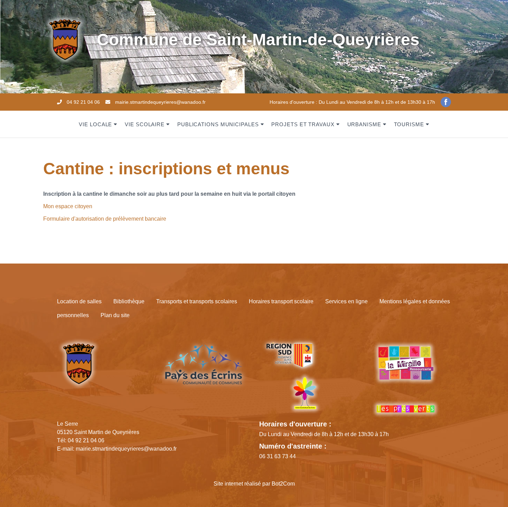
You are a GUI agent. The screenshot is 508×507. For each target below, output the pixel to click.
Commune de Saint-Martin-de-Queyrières (258, 39)
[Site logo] (64, 39)
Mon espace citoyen (67, 206)
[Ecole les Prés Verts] (405, 409)
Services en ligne (346, 301)
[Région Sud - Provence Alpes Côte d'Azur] (289, 355)
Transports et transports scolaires (196, 301)
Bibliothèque (128, 301)
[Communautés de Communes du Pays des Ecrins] (203, 364)
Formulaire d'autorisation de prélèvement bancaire (104, 219)
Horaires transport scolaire (281, 301)
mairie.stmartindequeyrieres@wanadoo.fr (160, 102)
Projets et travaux (302, 124)
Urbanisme (364, 124)
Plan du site (115, 315)
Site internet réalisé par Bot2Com (254, 484)
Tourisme (409, 124)
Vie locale (95, 124)
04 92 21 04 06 (83, 102)
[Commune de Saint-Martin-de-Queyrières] (78, 363)
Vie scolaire (144, 124)
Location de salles (79, 301)
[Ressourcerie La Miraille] (405, 367)
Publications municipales (218, 124)
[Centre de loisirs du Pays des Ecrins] (304, 393)
